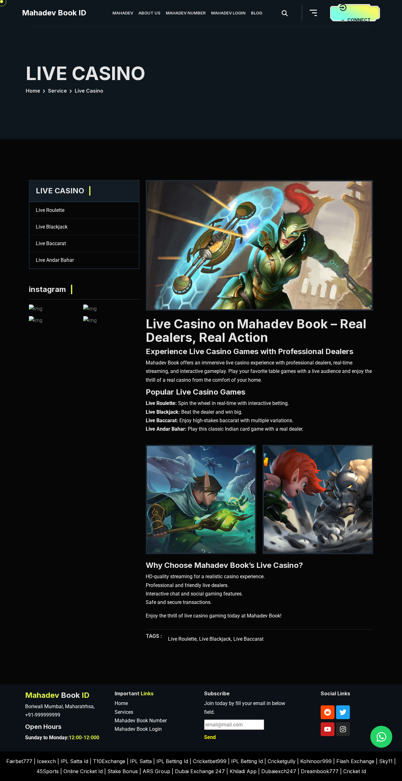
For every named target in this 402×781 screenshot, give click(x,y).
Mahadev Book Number (141, 721)
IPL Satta (141, 761)
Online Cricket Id (83, 771)
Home (33, 91)
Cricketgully (282, 761)
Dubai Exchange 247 (200, 771)
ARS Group (156, 771)
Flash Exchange (355, 761)
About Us (149, 12)
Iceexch (46, 761)
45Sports (47, 771)
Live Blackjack (52, 227)
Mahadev (122, 12)
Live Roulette (50, 210)
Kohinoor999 (316, 761)
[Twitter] (343, 712)
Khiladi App (243, 771)
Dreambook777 (320, 771)
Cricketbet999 (209, 761)
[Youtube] (327, 729)
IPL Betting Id (172, 761)
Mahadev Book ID (54, 12)
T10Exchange (109, 761)
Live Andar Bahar (55, 260)
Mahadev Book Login (138, 729)
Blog (256, 12)
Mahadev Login (228, 12)
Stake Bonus (122, 771)
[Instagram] (343, 729)
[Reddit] (327, 712)
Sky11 (386, 761)
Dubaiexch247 (278, 771)
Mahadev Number (186, 12)
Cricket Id (354, 771)
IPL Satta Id (74, 761)
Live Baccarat (51, 243)
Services (124, 712)
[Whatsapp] (381, 737)
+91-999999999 (42, 715)
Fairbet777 (19, 761)
